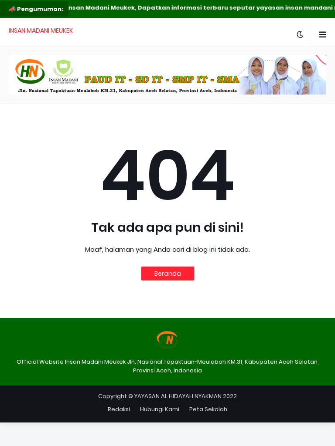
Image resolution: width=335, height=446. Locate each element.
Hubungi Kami (159, 409)
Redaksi (119, 409)
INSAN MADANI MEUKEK (41, 30)
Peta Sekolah (208, 409)
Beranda (167, 273)
